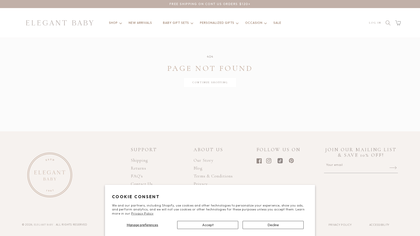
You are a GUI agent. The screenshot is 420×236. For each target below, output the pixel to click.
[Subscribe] (393, 167)
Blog (198, 168)
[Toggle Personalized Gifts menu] (236, 23)
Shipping (139, 160)
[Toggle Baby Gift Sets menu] (191, 23)
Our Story (204, 160)
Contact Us (142, 184)
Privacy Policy (142, 213)
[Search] (388, 23)
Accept (208, 225)
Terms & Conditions (213, 176)
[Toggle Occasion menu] (264, 23)
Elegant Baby (44, 224)
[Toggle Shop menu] (120, 23)
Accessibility (379, 224)
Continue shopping (210, 82)
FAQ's (137, 176)
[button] (398, 23)
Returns (138, 168)
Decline (273, 225)
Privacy (201, 184)
